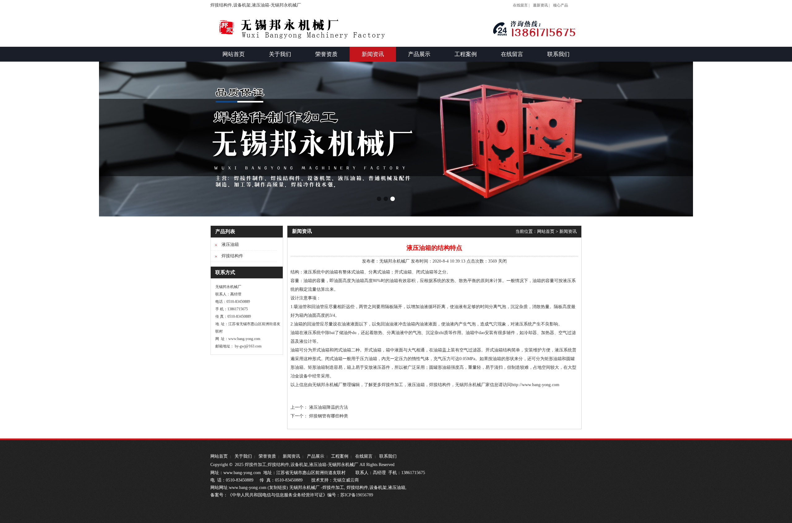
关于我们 (243, 456)
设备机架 (299, 464)
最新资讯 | (541, 5)
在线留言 (363, 456)
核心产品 (560, 5)
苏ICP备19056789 (356, 495)
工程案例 (339, 456)
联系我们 (388, 456)
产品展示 (315, 456)
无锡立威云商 (346, 480)
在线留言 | (521, 5)
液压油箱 (317, 464)
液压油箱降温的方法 (328, 407)
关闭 (502, 261)
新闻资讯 (568, 231)
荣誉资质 (267, 456)
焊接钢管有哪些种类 (328, 416)
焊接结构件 (278, 464)
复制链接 (277, 487)
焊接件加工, (255, 464)
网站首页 (545, 231)
